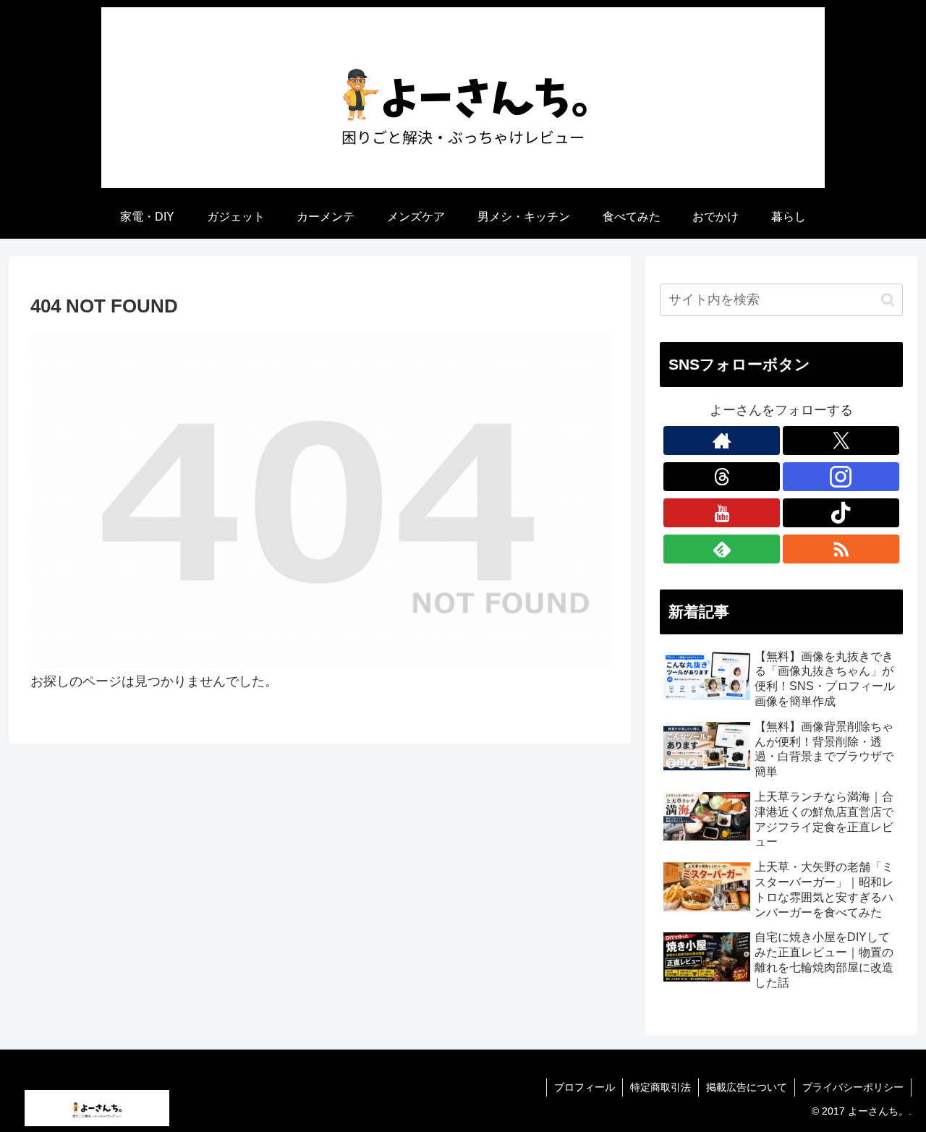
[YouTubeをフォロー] (721, 512)
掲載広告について (746, 1087)
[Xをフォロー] (841, 440)
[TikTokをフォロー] (841, 512)
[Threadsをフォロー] (721, 476)
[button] (888, 299)
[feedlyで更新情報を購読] (721, 549)
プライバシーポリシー (853, 1087)
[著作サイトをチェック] (721, 440)
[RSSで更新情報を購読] (841, 549)
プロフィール (584, 1087)
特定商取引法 (660, 1087)
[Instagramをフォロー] (841, 476)
